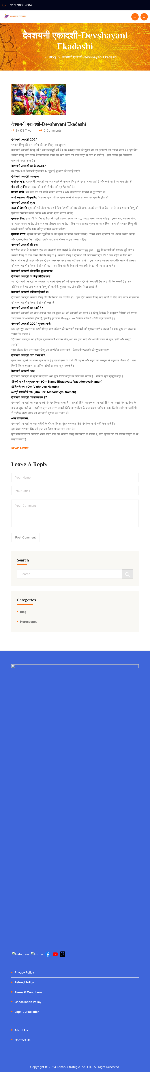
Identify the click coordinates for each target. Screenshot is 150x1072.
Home (37, 57)
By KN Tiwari (24, 130)
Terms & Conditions (28, 992)
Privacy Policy (24, 972)
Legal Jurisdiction (27, 1012)
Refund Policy (24, 982)
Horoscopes (28, 621)
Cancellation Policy (28, 1002)
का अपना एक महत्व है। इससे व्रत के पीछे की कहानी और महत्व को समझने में (69, 360)
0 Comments (52, 130)
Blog (23, 612)
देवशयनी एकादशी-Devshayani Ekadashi (48, 124)
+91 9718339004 (20, 5)
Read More (20, 448)
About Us (21, 1030)
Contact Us (23, 1040)
